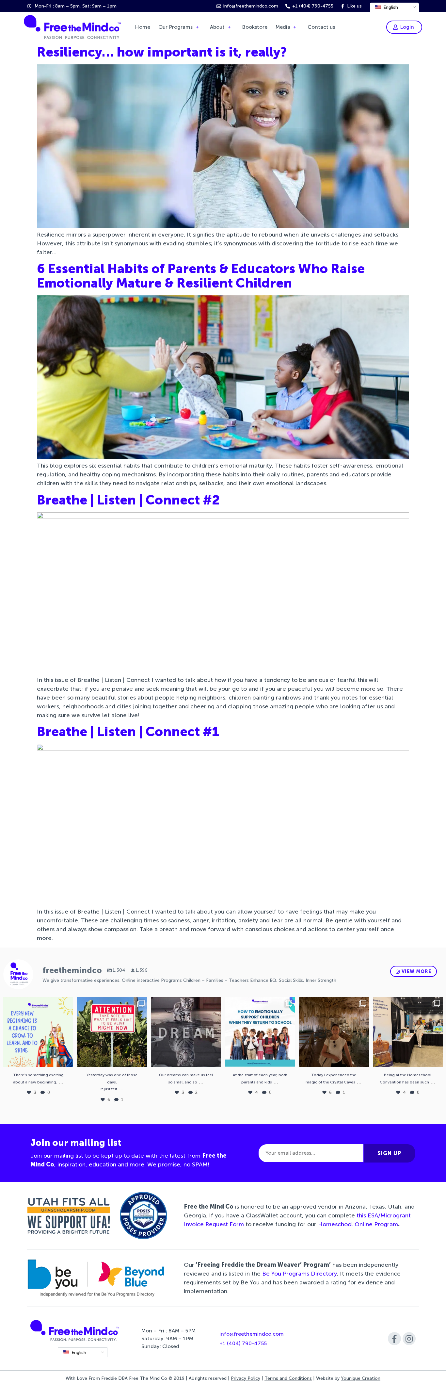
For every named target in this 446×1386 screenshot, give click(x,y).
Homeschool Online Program (358, 1224)
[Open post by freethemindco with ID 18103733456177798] (186, 1032)
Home (142, 27)
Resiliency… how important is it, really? (162, 52)
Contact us (321, 27)
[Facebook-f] (394, 1338)
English (390, 7)
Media (283, 27)
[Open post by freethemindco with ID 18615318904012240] (334, 1032)
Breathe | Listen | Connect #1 (128, 731)
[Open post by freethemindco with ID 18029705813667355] (112, 1032)
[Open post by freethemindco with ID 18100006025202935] (260, 1032)
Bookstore (254, 27)
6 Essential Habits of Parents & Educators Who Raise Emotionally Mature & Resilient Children (201, 276)
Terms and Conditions (288, 1378)
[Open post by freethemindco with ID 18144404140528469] (408, 1032)
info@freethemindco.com (251, 1334)
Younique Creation (360, 1378)
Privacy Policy (245, 1378)
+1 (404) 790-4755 (243, 1343)
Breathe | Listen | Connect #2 (128, 500)
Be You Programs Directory (299, 1273)
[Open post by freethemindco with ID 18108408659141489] (38, 1032)
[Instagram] (409, 1338)
